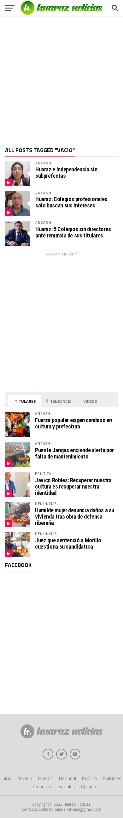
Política (89, 778)
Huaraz (45, 778)
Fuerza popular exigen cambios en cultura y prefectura (73, 423)
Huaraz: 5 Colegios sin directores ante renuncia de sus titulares (73, 232)
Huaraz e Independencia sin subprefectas (66, 172)
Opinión (88, 786)
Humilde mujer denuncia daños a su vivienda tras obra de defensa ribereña (74, 516)
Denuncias (42, 786)
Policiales (112, 778)
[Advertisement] (61, 79)
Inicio (6, 778)
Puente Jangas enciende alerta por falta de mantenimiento (74, 453)
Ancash (43, 163)
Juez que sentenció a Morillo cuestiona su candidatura (68, 543)
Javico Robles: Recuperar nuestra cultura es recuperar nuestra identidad (73, 486)
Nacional (67, 778)
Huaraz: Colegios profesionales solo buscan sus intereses (71, 202)
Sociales (66, 786)
